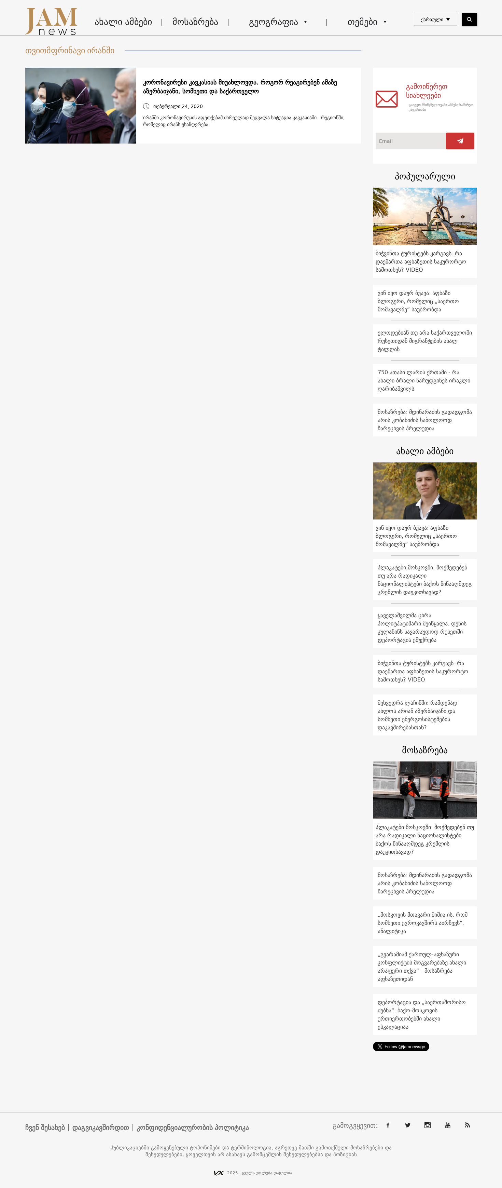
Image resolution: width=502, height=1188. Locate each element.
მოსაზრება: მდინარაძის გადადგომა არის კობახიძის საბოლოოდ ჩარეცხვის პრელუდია (425, 420)
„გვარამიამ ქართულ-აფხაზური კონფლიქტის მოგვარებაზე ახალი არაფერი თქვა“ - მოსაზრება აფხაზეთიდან (422, 966)
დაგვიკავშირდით (100, 1127)
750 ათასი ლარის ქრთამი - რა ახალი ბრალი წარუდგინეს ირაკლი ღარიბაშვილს (424, 380)
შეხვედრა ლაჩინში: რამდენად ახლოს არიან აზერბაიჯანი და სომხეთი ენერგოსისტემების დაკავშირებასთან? (417, 715)
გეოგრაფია (273, 21)
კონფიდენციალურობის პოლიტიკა (193, 1127)
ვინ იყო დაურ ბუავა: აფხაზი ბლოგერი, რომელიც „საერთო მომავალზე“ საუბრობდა (418, 301)
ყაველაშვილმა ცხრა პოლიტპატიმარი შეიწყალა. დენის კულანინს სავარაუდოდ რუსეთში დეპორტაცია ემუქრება (422, 627)
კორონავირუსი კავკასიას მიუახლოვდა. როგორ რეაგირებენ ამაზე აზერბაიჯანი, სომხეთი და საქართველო (240, 87)
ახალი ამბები (123, 21)
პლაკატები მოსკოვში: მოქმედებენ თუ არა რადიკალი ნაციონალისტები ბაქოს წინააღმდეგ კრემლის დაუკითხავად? (425, 580)
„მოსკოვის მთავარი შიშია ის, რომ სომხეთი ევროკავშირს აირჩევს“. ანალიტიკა (423, 923)
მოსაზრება (195, 21)
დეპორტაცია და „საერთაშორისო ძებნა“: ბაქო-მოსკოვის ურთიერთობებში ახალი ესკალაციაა (422, 1014)
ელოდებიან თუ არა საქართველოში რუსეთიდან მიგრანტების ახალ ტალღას (425, 341)
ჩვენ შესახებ (45, 1127)
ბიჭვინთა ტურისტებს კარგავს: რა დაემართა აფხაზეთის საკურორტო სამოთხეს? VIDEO (421, 261)
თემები (362, 21)
